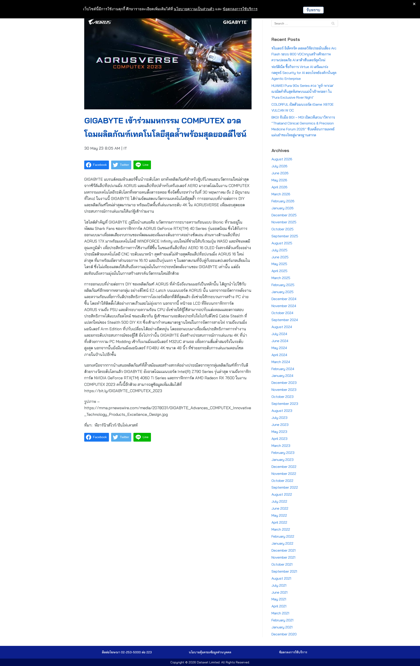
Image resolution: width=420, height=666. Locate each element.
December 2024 (283, 299)
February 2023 (282, 452)
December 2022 (283, 466)
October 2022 (282, 480)
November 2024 (283, 306)
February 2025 (282, 285)
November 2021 (283, 557)
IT (125, 148)
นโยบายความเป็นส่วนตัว (194, 9)
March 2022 (280, 529)
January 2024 (282, 375)
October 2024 (282, 313)
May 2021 (278, 599)
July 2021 (278, 585)
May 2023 (279, 431)
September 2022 (284, 487)
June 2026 (280, 173)
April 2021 (278, 606)
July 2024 (279, 334)
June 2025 (280, 257)
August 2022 (281, 494)
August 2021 (281, 578)
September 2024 (284, 320)
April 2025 (279, 271)
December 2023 (284, 382)
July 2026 (279, 166)
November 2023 (283, 389)
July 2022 (279, 501)
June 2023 (280, 424)
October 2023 (282, 396)
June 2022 (279, 508)
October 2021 (281, 564)
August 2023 (281, 410)
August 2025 (281, 243)
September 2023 (284, 403)
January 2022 (282, 543)
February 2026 (282, 201)
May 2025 (279, 264)
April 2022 (279, 522)
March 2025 (280, 278)
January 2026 (282, 208)
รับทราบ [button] (313, 10)
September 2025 (284, 236)
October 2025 (282, 229)
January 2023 (282, 459)
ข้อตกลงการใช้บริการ (240, 9)
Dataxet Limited (208, 662)
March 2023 (280, 445)
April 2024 (279, 355)
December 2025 (284, 215)
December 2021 (283, 550)
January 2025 (282, 292)
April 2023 (279, 438)
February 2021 (282, 620)
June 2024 (279, 341)
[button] (210, 652)
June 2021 (279, 592)
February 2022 (282, 536)
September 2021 (284, 571)
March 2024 (280, 362)
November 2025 (283, 222)
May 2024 (279, 348)
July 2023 (279, 417)
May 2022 (279, 515)
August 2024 (281, 327)
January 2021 (281, 627)
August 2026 (281, 159)
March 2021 (280, 613)
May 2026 (279, 180)
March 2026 (280, 194)
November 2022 (283, 473)
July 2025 (279, 250)
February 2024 (282, 369)
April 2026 (279, 187)
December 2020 (284, 634)
